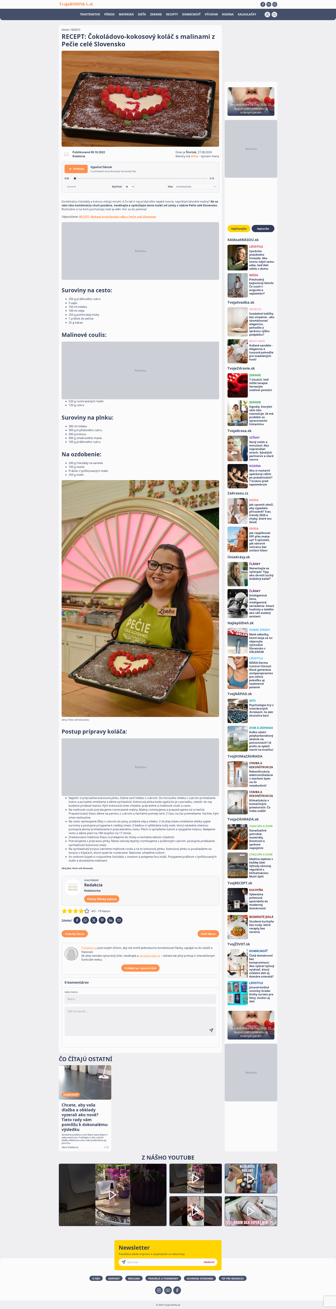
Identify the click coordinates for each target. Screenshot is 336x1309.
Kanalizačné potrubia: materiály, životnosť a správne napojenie (257, 839)
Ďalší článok (208, 934)
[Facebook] (262, 4)
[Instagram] (274, 4)
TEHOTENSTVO (90, 14)
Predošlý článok (74, 934)
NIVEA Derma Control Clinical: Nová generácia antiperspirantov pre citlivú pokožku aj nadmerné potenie (261, 675)
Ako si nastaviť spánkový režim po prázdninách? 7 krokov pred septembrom (260, 477)
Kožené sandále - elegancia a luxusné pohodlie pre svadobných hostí (261, 352)
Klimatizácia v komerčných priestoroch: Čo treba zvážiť (259, 806)
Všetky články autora (102, 899)
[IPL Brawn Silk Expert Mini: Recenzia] (251, 1211)
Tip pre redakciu (233, 1278)
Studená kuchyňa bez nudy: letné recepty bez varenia (261, 927)
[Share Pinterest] (102, 920)
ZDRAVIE (156, 14)
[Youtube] (268, 4)
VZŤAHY (254, 438)
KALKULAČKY (247, 14)
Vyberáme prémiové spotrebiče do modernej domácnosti (258, 901)
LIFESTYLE (256, 247)
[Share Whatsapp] (85, 920)
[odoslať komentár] (211, 1030)
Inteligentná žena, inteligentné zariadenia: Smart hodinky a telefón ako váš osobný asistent (261, 606)
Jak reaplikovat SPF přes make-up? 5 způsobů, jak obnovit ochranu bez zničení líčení (259, 541)
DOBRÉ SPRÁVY (259, 630)
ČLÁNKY (254, 564)
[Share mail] (118, 920)
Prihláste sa (89, 948)
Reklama (134, 1278)
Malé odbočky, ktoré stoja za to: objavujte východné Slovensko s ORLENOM (261, 643)
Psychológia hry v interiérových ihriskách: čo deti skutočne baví (261, 710)
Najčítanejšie (239, 228)
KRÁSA (253, 500)
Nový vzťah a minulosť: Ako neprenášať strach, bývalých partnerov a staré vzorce (261, 450)
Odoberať (209, 1262)
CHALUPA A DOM (260, 826)
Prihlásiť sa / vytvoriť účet (140, 968)
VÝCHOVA (211, 14)
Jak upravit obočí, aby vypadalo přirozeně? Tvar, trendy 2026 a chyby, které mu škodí (261, 513)
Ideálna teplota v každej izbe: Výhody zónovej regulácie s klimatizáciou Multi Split (261, 867)
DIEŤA (142, 14)
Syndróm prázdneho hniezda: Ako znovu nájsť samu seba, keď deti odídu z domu (261, 259)
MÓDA (253, 275)
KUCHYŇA (256, 890)
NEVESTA (255, 309)
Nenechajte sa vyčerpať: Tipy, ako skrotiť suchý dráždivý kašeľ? (261, 574)
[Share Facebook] (77, 920)
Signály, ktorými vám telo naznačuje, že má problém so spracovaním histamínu (261, 415)
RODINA (228, 14)
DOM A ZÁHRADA (261, 728)
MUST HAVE (257, 341)
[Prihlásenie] (267, 14)
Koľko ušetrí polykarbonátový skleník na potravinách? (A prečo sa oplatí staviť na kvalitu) (261, 740)
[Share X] (93, 920)
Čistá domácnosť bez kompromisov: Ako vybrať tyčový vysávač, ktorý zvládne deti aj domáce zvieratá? (261, 966)
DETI (252, 701)
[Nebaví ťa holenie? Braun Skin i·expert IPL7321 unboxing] (196, 1211)
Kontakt (114, 1278)
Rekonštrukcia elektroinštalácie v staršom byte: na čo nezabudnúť (261, 778)
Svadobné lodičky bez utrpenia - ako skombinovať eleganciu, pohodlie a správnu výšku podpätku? (261, 324)
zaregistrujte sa (149, 956)
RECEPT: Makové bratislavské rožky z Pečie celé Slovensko (117, 217)
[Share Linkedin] (110, 920)
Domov (65, 29)
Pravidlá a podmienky (163, 1278)
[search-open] (274, 14)
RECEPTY (172, 14)
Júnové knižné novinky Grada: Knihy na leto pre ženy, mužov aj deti (261, 994)
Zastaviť (71, 186)
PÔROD (109, 14)
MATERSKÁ (126, 14)
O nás (96, 1278)
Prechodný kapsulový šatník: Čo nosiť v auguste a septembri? (261, 286)
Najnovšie (263, 228)
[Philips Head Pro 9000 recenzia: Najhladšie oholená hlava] (251, 1178)
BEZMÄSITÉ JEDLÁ (261, 917)
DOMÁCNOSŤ (191, 14)
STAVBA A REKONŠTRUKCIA (261, 765)
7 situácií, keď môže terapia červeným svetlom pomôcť (260, 385)
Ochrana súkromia (200, 1278)
